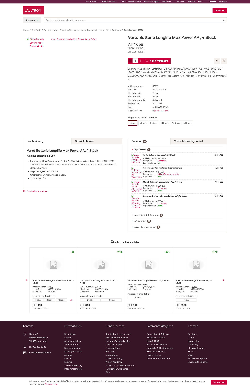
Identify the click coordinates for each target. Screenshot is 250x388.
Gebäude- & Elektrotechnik (44, 30)
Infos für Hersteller (73, 369)
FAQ (200, 2)
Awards (68, 355)
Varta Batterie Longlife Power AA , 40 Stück (194, 281)
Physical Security (196, 348)
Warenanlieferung (73, 365)
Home (26, 30)
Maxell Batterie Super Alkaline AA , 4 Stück (162, 182)
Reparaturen (112, 355)
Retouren (110, 351)
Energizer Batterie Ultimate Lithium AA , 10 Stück (165, 196)
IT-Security (193, 344)
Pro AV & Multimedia (157, 344)
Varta (155, 93)
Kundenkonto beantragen (118, 334)
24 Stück (90, 300)
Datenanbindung (114, 358)
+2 (71, 300)
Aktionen (180, 2)
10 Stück (61, 300)
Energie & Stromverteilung (72, 30)
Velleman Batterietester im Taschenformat (162, 168)
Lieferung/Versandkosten (118, 341)
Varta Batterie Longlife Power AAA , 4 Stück (98, 281)
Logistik (68, 362)
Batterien (116, 30)
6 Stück (38, 300)
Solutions (192, 334)
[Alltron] (33, 10)
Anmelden (220, 10)
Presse (67, 358)
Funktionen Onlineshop (117, 369)
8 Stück (49, 300)
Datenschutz (51, 384)
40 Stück (111, 300)
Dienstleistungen (151, 2)
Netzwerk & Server (156, 337)
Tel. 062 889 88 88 (37, 347)
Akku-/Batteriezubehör (168, 174)
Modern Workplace (197, 358)
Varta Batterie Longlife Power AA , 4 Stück (149, 280)
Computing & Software (158, 334)
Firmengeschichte (73, 351)
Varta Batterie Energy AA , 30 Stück (159, 155)
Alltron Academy (114, 362)
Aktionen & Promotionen (159, 358)
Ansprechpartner (72, 341)
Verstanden (219, 382)
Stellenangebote (72, 348)
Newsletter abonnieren (117, 337)
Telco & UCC (153, 341)
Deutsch (212, 2)
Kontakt (191, 2)
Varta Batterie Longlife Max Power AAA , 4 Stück (53, 281)
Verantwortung (71, 344)
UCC (190, 355)
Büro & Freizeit (154, 355)
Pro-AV (191, 351)
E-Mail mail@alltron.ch (40, 352)
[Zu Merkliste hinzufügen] (224, 61)
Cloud (191, 337)
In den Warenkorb (158, 60)
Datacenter (193, 341)
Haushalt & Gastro (156, 351)
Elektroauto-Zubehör (198, 362)
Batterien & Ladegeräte (98, 30)
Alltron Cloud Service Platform (120, 365)
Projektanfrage (113, 348)
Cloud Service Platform (131, 2)
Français (223, 2)
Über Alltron (70, 334)
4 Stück (186, 300)
